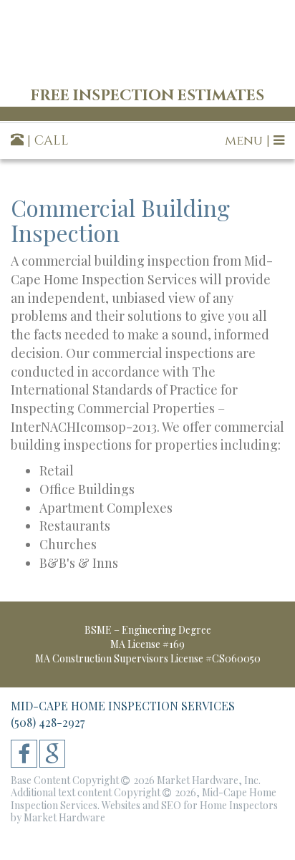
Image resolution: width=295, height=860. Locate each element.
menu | (249, 141)
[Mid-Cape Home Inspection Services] (147, 41)
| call (46, 141)
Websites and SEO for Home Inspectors (190, 805)
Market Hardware (64, 817)
